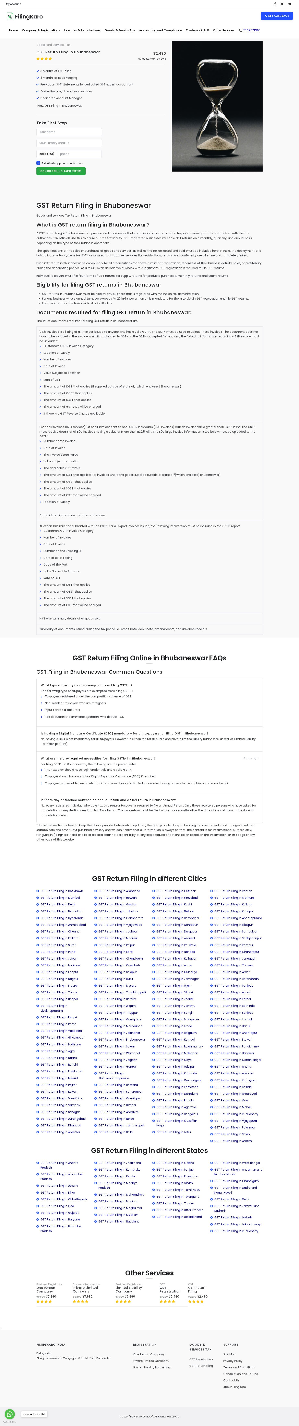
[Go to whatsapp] (10, 1414)
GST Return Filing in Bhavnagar (177, 918)
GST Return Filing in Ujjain (173, 986)
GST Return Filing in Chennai (60, 931)
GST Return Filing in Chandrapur (236, 952)
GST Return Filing (197, 1290)
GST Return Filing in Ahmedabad (63, 925)
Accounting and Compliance (160, 30)
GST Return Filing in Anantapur (235, 1033)
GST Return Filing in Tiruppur (118, 1013)
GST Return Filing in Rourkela (176, 945)
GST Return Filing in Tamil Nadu (178, 1190)
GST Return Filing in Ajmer (174, 965)
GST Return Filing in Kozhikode (177, 1087)
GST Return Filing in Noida (116, 1119)
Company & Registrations (41, 30)
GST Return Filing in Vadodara (61, 1031)
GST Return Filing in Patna (58, 1024)
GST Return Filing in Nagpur (59, 979)
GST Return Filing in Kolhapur (176, 959)
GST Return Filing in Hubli (115, 979)
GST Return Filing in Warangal (119, 1053)
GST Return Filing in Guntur (117, 1067)
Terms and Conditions (239, 1367)
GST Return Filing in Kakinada (176, 1073)
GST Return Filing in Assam (59, 1186)
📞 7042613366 (250, 30)
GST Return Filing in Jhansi (174, 999)
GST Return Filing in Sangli (174, 1013)
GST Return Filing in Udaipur (175, 1067)
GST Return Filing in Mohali (232, 1107)
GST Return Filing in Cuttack (176, 891)
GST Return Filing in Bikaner (117, 1105)
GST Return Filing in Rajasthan (177, 1176)
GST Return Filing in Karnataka (119, 1170)
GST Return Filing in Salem (116, 1046)
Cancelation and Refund (240, 1374)
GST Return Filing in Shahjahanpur (238, 938)
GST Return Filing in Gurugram (119, 1019)
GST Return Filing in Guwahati (119, 965)
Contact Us (231, 1380)
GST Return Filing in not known (61, 891)
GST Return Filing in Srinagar (60, 1112)
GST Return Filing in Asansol (175, 938)
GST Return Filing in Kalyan (58, 1092)
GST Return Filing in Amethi (233, 1141)
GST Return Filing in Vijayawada (120, 925)
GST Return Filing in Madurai (117, 938)
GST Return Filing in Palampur (235, 1127)
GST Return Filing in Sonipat (233, 1013)
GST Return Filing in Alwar (232, 972)
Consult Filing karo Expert (61, 171)
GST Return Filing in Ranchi (59, 1065)
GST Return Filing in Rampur (233, 945)
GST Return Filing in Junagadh (235, 959)
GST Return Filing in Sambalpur (236, 931)
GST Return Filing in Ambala (233, 1073)
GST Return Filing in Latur (173, 1132)
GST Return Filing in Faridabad (61, 1071)
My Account (13, 4)
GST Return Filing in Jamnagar (177, 979)
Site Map (229, 1354)
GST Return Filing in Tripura (175, 1203)
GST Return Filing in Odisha (175, 1163)
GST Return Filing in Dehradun (177, 925)
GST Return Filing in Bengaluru (61, 911)
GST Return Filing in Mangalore (177, 1019)
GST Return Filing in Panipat (233, 986)
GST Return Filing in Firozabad (177, 898)
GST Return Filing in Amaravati (235, 1094)
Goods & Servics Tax (120, 30)
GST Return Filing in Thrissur (233, 965)
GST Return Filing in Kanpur (59, 972)
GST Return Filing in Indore (58, 986)
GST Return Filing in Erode (174, 1026)
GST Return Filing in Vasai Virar (61, 1098)
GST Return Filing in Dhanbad (60, 1125)
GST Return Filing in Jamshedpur (121, 1125)
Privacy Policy (232, 1361)
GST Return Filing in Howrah (117, 898)
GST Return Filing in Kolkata (59, 938)
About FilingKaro (234, 1387)
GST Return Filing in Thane (58, 992)
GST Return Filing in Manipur (117, 1201)
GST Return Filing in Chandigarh (120, 959)
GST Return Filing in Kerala (116, 1176)
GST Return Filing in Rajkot (58, 1085)
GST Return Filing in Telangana (177, 1197)
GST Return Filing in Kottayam (235, 1080)
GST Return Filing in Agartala (176, 1107)
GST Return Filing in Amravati (118, 1112)
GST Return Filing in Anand (232, 1067)
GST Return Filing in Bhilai (115, 1132)
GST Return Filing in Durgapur (176, 931)
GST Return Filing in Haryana (60, 1219)
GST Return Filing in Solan (232, 1134)
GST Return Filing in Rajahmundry (179, 1046)
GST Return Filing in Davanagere (179, 1080)
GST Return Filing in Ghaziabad (61, 1037)
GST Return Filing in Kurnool (175, 1039)
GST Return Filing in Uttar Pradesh (179, 1210)
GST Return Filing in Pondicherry (236, 1046)
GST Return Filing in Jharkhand (119, 1163)
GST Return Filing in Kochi (174, 904)
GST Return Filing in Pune (57, 952)
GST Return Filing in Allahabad (119, 891)
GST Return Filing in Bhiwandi (118, 1085)
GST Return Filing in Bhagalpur (177, 1114)
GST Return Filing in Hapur (232, 1026)
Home (13, 30)
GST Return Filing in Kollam (233, 904)
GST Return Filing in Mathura (234, 898)
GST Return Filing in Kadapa (233, 911)
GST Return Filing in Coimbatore (120, 918)
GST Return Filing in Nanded (175, 952)
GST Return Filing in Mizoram (118, 1215)
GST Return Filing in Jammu (175, 1006)
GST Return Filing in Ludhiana (60, 1044)
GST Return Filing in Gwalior (117, 904)
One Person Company (45, 1290)
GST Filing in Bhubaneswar (63, 106)
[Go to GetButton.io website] (9, 1422)
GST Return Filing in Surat (58, 945)
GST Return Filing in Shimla (233, 1087)
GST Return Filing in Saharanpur (120, 1092)
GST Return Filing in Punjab (175, 1170)
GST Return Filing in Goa (231, 1100)
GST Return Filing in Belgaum (176, 1033)
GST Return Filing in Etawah (233, 1039)
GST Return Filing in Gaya (174, 1060)
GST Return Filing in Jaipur (58, 959)
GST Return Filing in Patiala (175, 1100)
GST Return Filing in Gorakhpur (119, 1098)
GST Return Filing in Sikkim (174, 1183)
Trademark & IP (197, 30)
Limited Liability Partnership (152, 1367)
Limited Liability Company (129, 1290)
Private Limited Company (85, 1290)
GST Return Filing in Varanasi (60, 1105)
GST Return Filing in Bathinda (234, 1006)
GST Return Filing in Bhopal (59, 999)
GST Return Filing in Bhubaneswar (68, 52)
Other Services (224, 30)
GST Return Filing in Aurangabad (63, 1119)
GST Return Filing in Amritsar (60, 1132)
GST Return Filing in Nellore (175, 911)
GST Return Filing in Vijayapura (235, 1121)
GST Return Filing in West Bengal (237, 1163)
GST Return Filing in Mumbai (60, 898)
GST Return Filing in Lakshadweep (237, 1224)
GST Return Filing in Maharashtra (121, 1195)
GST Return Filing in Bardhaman (236, 979)
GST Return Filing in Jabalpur (118, 911)
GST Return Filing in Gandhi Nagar (237, 1060)
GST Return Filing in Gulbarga (176, 972)
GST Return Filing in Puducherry (236, 1114)
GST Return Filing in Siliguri (174, 992)
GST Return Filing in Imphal (233, 1019)
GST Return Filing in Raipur (116, 945)
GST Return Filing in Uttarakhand (179, 1217)
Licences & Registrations (82, 30)
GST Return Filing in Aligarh (117, 1006)
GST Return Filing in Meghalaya (120, 1208)
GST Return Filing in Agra (57, 1051)
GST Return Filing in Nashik (58, 1058)
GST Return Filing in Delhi (57, 904)
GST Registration (170, 1290)
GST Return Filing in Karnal (232, 999)
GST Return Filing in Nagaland (119, 1221)
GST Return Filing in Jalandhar (119, 1033)
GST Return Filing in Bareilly (117, 999)
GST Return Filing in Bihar (57, 1193)
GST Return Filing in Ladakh (233, 1217)
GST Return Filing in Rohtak (233, 891)
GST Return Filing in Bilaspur (233, 925)
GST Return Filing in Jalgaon (117, 1060)
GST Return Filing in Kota (115, 952)
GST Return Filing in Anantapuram (238, 918)
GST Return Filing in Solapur (117, 972)
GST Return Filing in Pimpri (58, 1017)
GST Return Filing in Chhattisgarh (63, 1199)
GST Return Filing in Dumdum (177, 1094)
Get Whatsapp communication (62, 163)
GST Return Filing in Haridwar (234, 1053)
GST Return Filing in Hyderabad (62, 918)
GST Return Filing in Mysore (117, 986)
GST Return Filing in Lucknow (60, 965)
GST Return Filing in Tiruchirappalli (122, 992)
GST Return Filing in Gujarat (59, 1213)
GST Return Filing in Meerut (59, 1078)
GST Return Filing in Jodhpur (118, 931)
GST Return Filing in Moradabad (120, 1026)
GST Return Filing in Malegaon (177, 1053)
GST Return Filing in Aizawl (232, 992)
